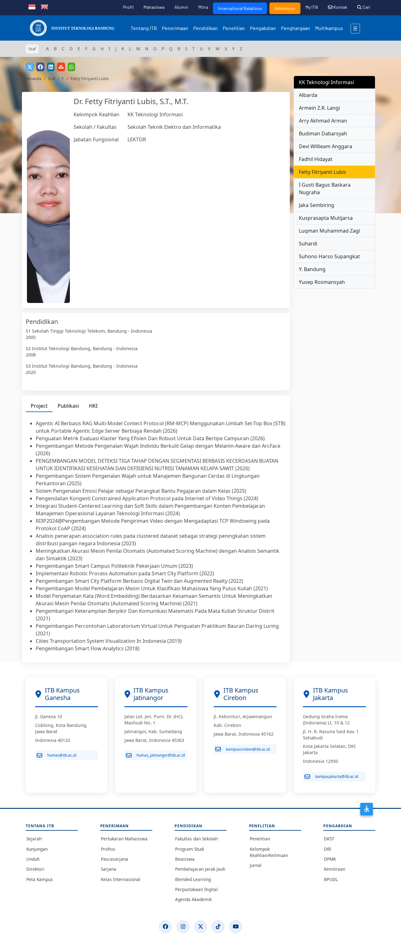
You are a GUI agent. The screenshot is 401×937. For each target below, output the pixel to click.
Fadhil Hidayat (315, 159)
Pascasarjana (114, 859)
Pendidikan (205, 28)
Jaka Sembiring (316, 205)
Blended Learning (193, 879)
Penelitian (234, 28)
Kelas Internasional (120, 879)
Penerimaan (175, 28)
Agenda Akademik (193, 899)
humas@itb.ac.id (61, 755)
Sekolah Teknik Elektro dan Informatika (174, 126)
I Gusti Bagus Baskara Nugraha (325, 188)
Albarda (308, 95)
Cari (366, 7)
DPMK (330, 859)
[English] (44, 6)
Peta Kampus (39, 879)
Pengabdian (263, 28)
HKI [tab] (93, 405)
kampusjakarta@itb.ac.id (336, 776)
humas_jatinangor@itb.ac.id (161, 755)
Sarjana (108, 869)
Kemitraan (334, 869)
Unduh (32, 859)
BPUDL (331, 879)
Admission (284, 8)
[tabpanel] (156, 536)
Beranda (33, 78)
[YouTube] (235, 926)
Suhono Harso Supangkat (329, 256)
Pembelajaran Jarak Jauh (200, 869)
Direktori (35, 869)
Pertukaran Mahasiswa (124, 839)
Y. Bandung (312, 269)
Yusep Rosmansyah (322, 282)
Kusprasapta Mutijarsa (326, 217)
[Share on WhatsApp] (71, 67)
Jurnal (256, 865)
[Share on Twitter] (30, 67)
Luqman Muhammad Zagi (329, 230)
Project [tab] (39, 405)
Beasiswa (185, 859)
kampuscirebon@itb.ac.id (248, 749)
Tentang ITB (144, 28)
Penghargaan (295, 28)
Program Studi (189, 849)
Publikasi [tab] (68, 405)
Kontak (339, 7)
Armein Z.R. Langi (319, 107)
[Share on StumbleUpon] (61, 67)
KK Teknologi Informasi (155, 114)
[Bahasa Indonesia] (32, 6)
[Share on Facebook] (40, 67)
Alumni (181, 7)
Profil (128, 7)
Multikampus (329, 28)
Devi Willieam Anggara (325, 146)
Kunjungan (37, 849)
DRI (327, 849)
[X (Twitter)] (200, 926)
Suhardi (308, 243)
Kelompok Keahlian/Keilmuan (269, 852)
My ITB (311, 7)
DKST (329, 839)
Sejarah (34, 839)
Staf (51, 78)
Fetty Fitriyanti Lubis (322, 172)
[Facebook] (165, 926)
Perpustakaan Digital (196, 889)
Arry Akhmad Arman (323, 120)
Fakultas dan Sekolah (196, 839)
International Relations (240, 8)
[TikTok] (218, 926)
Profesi (108, 849)
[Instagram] (183, 926)
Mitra (203, 7)
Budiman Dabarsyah (323, 133)
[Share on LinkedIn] (51, 67)
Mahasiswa (153, 7)
